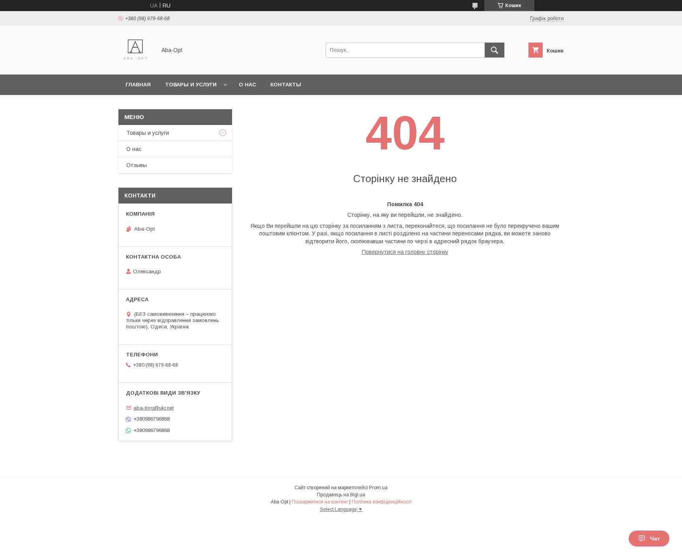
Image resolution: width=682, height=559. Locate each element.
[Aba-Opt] (135, 64)
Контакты (285, 85)
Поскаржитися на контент (320, 502)
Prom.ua (378, 487)
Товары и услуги (191, 85)
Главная (138, 85)
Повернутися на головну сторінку (405, 252)
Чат (655, 538)
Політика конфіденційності (382, 502)
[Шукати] (494, 50)
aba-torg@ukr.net (153, 408)
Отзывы (136, 165)
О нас (247, 85)
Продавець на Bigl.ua (341, 495)
